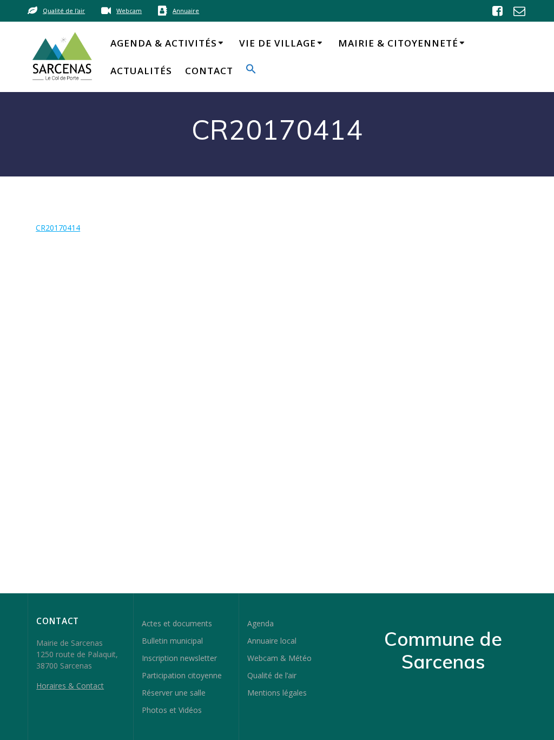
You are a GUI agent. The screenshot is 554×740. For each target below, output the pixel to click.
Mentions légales (277, 692)
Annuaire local (271, 641)
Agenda (260, 623)
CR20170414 (58, 227)
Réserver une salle (174, 692)
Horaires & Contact (70, 685)
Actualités (141, 70)
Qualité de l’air (271, 675)
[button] (251, 70)
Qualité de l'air (64, 10)
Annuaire (186, 10)
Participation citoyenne (182, 675)
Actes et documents (177, 623)
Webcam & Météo (279, 658)
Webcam (129, 10)
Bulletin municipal (172, 641)
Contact (209, 70)
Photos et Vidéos (172, 710)
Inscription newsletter (179, 658)
